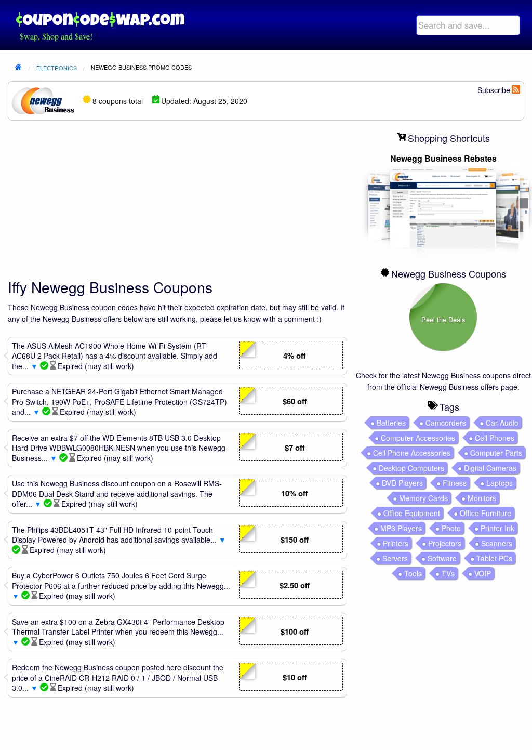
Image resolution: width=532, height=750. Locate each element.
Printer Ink (497, 528)
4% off (294, 355)
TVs (448, 573)
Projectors (444, 543)
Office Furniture (485, 513)
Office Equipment (411, 513)
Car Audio (502, 422)
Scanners (496, 543)
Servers (395, 558)
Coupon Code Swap (100, 19)
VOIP (482, 573)
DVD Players (402, 483)
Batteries (391, 422)
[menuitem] (468, 25)
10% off (294, 493)
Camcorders (445, 422)
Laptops (499, 483)
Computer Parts (496, 453)
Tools (413, 573)
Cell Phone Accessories (411, 453)
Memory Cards (423, 498)
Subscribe (493, 90)
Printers (395, 543)
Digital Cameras (490, 468)
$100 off (295, 631)
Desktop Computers (411, 468)
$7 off (294, 447)
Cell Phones (494, 437)
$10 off (295, 677)
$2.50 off (295, 585)
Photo (451, 528)
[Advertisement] (177, 201)
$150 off (295, 539)
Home (18, 68)
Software (442, 558)
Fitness (455, 483)
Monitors (482, 498)
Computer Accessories (418, 437)
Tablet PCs (494, 558)
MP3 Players (401, 528)
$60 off (295, 401)
